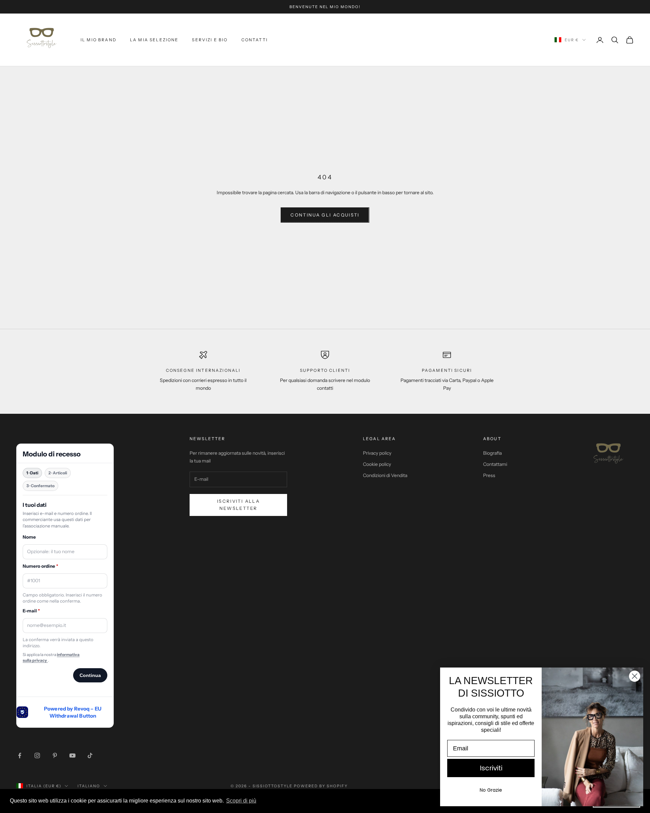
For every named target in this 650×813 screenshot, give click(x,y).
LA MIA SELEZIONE (154, 39)
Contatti (254, 39)
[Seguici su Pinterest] (54, 755)
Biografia (492, 453)
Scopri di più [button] (241, 801)
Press (489, 475)
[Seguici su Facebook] (19, 755)
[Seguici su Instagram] (37, 755)
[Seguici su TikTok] (90, 755)
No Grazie (491, 790)
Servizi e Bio (210, 39)
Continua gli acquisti (324, 215)
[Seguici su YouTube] (72, 755)
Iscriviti (491, 768)
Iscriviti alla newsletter (238, 504)
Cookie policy (377, 464)
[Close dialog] (635, 676)
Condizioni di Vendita (385, 475)
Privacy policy (377, 453)
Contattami (495, 464)
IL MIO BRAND (98, 39)
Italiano (89, 786)
